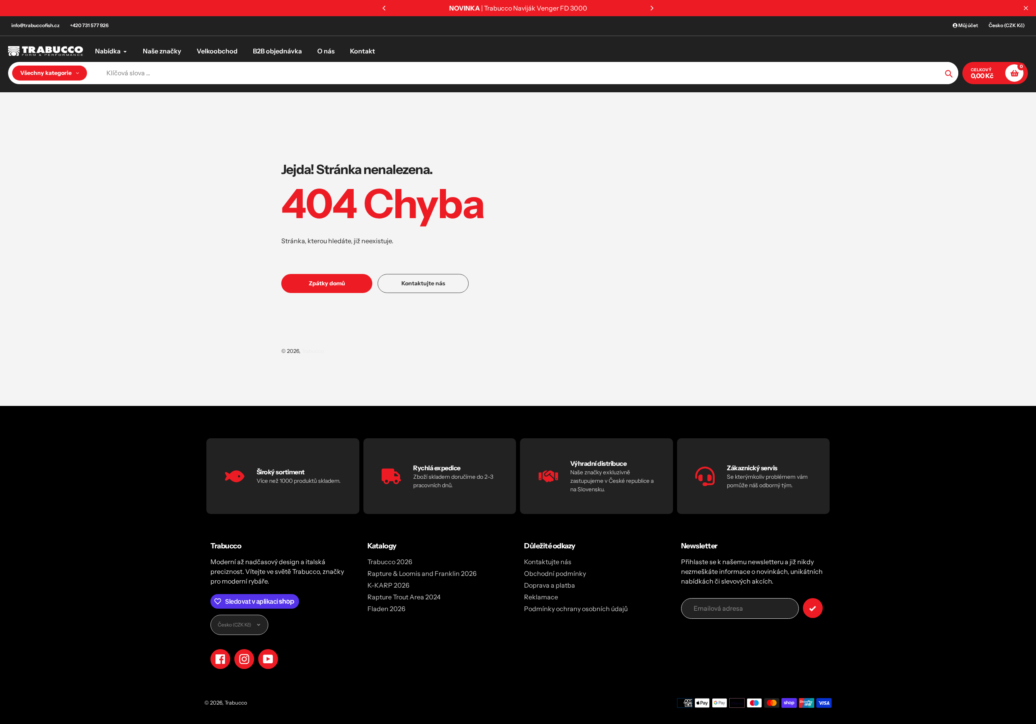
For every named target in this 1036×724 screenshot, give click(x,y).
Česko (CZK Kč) (1007, 25)
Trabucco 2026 (389, 562)
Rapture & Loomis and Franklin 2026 (422, 573)
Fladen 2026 (386, 609)
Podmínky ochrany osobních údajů (576, 609)
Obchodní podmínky (555, 573)
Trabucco (312, 351)
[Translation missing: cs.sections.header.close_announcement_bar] (1026, 8)
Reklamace (541, 597)
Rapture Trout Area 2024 (404, 597)
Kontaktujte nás (547, 562)
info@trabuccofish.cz (35, 25)
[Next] (652, 8)
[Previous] (384, 8)
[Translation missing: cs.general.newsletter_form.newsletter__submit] (813, 608)
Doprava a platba (549, 585)
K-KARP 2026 (388, 585)
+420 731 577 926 (89, 25)
